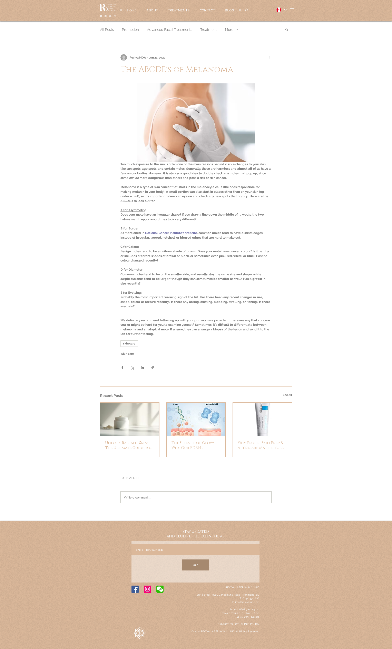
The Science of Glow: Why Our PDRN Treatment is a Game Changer (193, 445)
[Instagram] (147, 589)
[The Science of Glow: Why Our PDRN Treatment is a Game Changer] (196, 419)
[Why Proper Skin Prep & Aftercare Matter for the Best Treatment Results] (262, 419)
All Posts (107, 30)
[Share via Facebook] (122, 368)
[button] (292, 10)
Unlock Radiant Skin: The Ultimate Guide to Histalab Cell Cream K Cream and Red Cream (127, 445)
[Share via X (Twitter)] (132, 368)
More (229, 30)
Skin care (127, 353)
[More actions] (269, 57)
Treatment (208, 30)
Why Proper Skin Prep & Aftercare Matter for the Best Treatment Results (260, 445)
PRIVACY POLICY (228, 624)
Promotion (130, 30)
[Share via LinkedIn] (142, 368)
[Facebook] (135, 589)
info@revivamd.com (247, 602)
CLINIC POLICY (250, 624)
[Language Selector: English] (281, 9)
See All (287, 394)
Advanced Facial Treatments (169, 30)
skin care (129, 343)
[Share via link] (152, 368)
